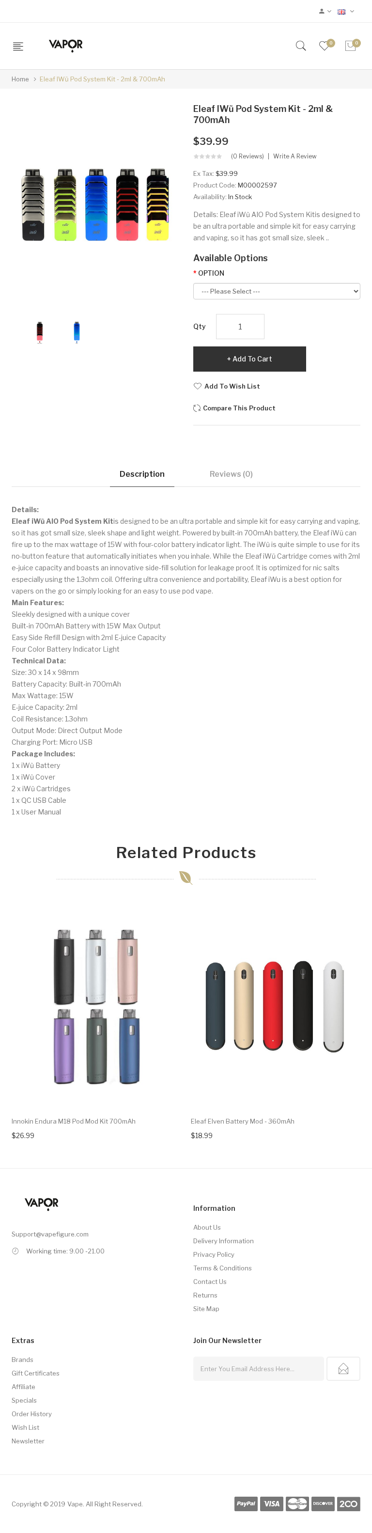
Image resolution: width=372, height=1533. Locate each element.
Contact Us (210, 1281)
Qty (199, 326)
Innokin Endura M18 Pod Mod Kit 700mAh (74, 1121)
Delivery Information (223, 1241)
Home (20, 79)
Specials (24, 1400)
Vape (75, 1504)
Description (142, 474)
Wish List (25, 1427)
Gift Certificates (36, 1373)
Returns (205, 1295)
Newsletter (28, 1441)
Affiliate (23, 1387)
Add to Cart (252, 359)
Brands (22, 1359)
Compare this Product (239, 408)
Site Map (206, 1309)
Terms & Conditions (222, 1268)
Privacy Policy (213, 1254)
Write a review (295, 156)
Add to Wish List (232, 386)
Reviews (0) (231, 474)
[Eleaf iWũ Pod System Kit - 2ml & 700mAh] (39, 331)
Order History (32, 1414)
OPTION (211, 273)
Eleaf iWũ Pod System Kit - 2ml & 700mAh (102, 79)
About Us (207, 1227)
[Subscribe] (343, 1369)
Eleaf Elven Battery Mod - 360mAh (242, 1121)
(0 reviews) (247, 156)
